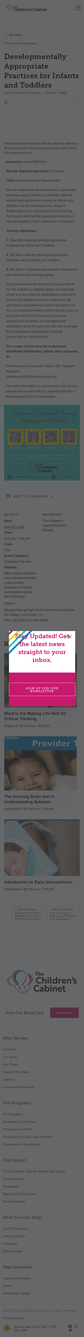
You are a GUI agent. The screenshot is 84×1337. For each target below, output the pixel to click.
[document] (42, 668)
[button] (69, 636)
